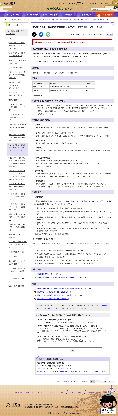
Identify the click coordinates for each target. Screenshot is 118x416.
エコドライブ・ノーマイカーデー (17, 280)
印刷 (107, 34)
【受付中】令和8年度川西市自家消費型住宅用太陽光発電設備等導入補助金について (17, 162)
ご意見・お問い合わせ (21, 392)
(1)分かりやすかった (47, 322)
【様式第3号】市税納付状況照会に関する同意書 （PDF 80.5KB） (60, 295)
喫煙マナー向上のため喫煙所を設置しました (17, 94)
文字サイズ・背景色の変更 (105, 3)
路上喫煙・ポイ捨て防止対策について (17, 262)
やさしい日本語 (88, 3)
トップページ (18, 19)
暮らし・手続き (28, 19)
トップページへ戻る (80, 381)
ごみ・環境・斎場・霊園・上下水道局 (46, 19)
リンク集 (39, 392)
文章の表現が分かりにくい (52, 331)
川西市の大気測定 (15, 68)
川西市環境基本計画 (16, 252)
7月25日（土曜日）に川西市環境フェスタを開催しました (17, 107)
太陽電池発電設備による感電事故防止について (17, 117)
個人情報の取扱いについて (97, 392)
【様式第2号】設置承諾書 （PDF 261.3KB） (53, 292)
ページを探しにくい (47, 329)
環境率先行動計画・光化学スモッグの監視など (17, 271)
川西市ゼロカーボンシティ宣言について (17, 54)
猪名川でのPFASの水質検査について (17, 61)
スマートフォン (107, 381)
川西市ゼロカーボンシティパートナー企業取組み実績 (17, 207)
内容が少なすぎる (80, 329)
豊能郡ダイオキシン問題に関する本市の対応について (17, 75)
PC (98, 381)
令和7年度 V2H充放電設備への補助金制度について (17, 127)
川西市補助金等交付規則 (50, 274)
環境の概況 (13, 256)
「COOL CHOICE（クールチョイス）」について (18, 244)
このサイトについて (56, 392)
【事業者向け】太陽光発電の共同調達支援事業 (17, 227)
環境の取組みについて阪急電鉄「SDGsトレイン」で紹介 (18, 45)
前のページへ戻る (63, 381)
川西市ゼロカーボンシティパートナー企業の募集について (17, 186)
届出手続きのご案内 (16, 286)
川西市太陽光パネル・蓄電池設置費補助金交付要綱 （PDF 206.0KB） (62, 277)
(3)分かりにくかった (87, 322)
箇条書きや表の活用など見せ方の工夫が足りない (83, 331)
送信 (72, 351)
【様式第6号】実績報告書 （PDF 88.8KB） (52, 299)
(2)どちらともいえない (67, 322)
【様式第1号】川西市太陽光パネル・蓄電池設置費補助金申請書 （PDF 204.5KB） (66, 288)
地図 (56, 407)
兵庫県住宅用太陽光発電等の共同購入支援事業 (17, 217)
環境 (61, 19)
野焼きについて (15, 100)
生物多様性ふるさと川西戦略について (17, 236)
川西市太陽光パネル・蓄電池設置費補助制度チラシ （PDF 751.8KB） (62, 61)
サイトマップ (62, 3)
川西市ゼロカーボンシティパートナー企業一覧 (17, 196)
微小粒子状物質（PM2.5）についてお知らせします (17, 85)
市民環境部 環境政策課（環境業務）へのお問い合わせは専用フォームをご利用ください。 (73, 371)
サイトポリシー (75, 392)
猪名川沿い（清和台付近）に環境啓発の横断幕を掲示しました (17, 137)
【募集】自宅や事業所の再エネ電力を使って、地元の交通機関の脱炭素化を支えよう (17, 175)
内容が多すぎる (64, 329)
